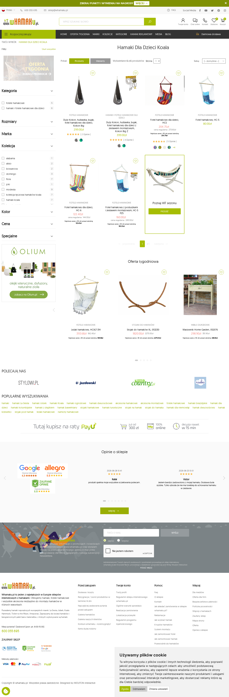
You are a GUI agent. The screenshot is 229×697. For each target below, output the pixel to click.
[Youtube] (207, 10)
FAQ (173, 10)
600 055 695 (30, 10)
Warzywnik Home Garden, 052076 (200, 329)
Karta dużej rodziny (87, 628)
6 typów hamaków (163, 624)
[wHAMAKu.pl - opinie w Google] (30, 470)
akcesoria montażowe (152, 403)
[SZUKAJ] (150, 21)
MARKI (96, 34)
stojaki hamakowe (89, 407)
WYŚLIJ (174, 532)
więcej (111, 510)
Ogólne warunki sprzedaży (129, 605)
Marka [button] (7, 134)
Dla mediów (198, 592)
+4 (174, 147)
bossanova (12, 168)
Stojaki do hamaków (143, 324)
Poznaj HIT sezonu (165, 203)
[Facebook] (200, 10)
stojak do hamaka (154, 407)
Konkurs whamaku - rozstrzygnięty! (94, 624)
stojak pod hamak (24, 411)
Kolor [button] (6, 211)
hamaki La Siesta (20, 403)
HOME (63, 34)
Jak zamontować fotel (164, 634)
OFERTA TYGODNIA (80, 34)
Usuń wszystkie (49, 49)
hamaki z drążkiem (44, 407)
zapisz (111, 540)
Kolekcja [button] (8, 146)
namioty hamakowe (68, 411)
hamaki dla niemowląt (178, 407)
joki (8, 184)
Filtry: (4, 49)
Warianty (100, 61)
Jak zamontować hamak (165, 639)
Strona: (149, 61)
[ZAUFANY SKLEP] (9, 648)
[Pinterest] (219, 10)
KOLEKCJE (108, 34)
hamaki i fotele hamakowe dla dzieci (25, 108)
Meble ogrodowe (200, 324)
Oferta (195, 625)
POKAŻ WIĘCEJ (146, 568)
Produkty (79, 61)
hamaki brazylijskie (197, 403)
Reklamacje (159, 615)
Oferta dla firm (199, 597)
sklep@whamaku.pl (58, 10)
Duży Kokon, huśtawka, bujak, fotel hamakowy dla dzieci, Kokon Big (78, 122)
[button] (183, 21)
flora (8, 179)
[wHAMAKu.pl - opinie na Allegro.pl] (55, 470)
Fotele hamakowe (78, 115)
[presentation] (54, 309)
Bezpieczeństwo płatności (204, 601)
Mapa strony (198, 620)
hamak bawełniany (67, 407)
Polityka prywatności (202, 606)
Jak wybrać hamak (163, 620)
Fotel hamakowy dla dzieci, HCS (164, 121)
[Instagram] (225, 10)
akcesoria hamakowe (126, 403)
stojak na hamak (133, 407)
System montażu (162, 629)
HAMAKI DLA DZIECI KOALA (33, 42)
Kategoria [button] (9, 90)
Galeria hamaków (86, 614)
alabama (10, 158)
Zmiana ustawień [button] (158, 688)
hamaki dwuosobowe (100, 403)
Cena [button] (6, 224)
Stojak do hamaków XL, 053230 (143, 329)
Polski (8, 10)
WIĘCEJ (140, 3)
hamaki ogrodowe (76, 403)
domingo (11, 173)
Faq (156, 592)
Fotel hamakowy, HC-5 (207, 119)
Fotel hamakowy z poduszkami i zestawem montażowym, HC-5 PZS (121, 210)
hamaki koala (13, 199)
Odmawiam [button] (139, 688)
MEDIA (158, 34)
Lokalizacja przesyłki (125, 615)
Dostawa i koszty (86, 592)
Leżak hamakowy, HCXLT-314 (86, 329)
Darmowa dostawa (211, 34)
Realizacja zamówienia (127, 610)
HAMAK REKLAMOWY (141, 34)
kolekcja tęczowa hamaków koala (23, 194)
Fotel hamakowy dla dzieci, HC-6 (79, 209)
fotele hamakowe (15, 103)
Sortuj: (196, 61)
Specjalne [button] (9, 236)
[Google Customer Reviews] (48, 648)
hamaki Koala (57, 403)
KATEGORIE (121, 34)
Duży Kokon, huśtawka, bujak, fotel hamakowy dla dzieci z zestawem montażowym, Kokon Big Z (121, 127)
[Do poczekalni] (92, 73)
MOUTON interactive (84, 682)
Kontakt (158, 601)
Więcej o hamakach (201, 611)
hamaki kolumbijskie (21, 407)
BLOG (168, 34)
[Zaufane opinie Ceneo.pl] (29, 648)
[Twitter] (213, 10)
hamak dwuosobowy (204, 407)
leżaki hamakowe (46, 411)
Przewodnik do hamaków (166, 643)
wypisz (125, 540)
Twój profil (121, 592)
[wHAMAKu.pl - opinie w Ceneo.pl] (42, 486)
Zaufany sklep (199, 616)
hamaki (5, 403)
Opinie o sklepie (200, 630)
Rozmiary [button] (9, 121)
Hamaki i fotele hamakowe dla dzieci (122, 116)
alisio (8, 163)
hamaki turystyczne (112, 407)
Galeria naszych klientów (90, 619)
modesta (10, 189)
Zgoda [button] (125, 688)
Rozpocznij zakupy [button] (20, 34)
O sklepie (158, 597)
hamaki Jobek (39, 403)
